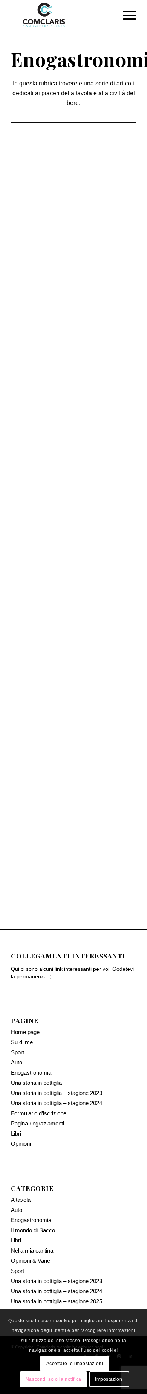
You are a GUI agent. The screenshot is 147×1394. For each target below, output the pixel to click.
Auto (16, 1031)
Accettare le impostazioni (74, 1363)
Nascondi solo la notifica (53, 1379)
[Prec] (22, 415)
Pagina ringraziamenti (37, 1092)
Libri (16, 1102)
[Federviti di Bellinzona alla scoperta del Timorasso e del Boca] (73, 180)
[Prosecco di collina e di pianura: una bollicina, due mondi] (73, 460)
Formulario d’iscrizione (38, 1082)
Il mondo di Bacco (103, 244)
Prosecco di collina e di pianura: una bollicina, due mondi (73, 544)
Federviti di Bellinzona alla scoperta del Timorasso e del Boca (73, 271)
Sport (17, 1021)
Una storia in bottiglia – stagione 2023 (56, 1062)
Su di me (22, 1011)
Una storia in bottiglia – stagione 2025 (56, 1270)
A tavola (21, 1169)
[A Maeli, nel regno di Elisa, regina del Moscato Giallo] (73, 661)
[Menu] (125, 15)
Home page (25, 1001)
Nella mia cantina (32, 1219)
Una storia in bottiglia (36, 1052)
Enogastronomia (43, 244)
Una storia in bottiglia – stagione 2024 (56, 1072)
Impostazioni (109, 1379)
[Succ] (124, 415)
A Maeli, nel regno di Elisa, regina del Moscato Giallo (73, 746)
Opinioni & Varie (30, 1230)
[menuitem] (125, 15)
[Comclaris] (61, 15)
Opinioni (21, 1113)
